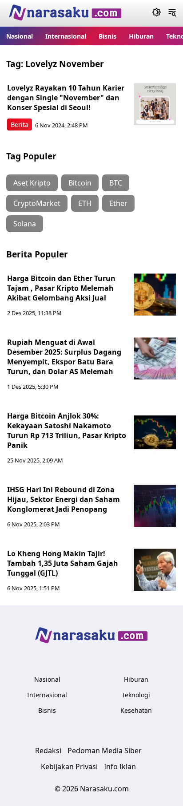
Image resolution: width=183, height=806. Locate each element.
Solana (24, 224)
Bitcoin (80, 183)
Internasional (65, 36)
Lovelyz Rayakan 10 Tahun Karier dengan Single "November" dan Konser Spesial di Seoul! (65, 97)
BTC (115, 183)
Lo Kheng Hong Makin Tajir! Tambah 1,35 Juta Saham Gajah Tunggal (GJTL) (62, 563)
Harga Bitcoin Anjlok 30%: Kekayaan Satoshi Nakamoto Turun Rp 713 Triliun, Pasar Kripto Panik (66, 430)
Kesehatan (136, 710)
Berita (19, 124)
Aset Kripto (32, 183)
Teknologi (136, 695)
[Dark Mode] (156, 13)
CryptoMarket (36, 203)
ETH (85, 203)
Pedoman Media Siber (105, 750)
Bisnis (107, 36)
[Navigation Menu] (172, 13)
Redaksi (48, 750)
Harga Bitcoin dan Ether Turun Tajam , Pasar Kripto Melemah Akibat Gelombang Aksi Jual (61, 288)
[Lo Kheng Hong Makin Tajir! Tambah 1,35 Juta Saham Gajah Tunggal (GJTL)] (155, 570)
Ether (118, 203)
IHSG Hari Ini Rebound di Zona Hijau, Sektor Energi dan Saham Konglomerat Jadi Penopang (63, 499)
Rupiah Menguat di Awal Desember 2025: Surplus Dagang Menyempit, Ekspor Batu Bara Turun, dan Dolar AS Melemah (64, 356)
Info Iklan (120, 766)
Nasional (19, 36)
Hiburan (141, 36)
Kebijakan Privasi (69, 766)
